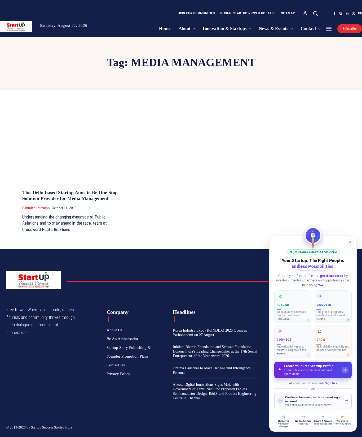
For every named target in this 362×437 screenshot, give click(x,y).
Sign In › (331, 383)
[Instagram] (341, 13)
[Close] (350, 242)
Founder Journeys (36, 208)
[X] (353, 13)
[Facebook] (334, 13)
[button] (315, 13)
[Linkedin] (347, 13)
